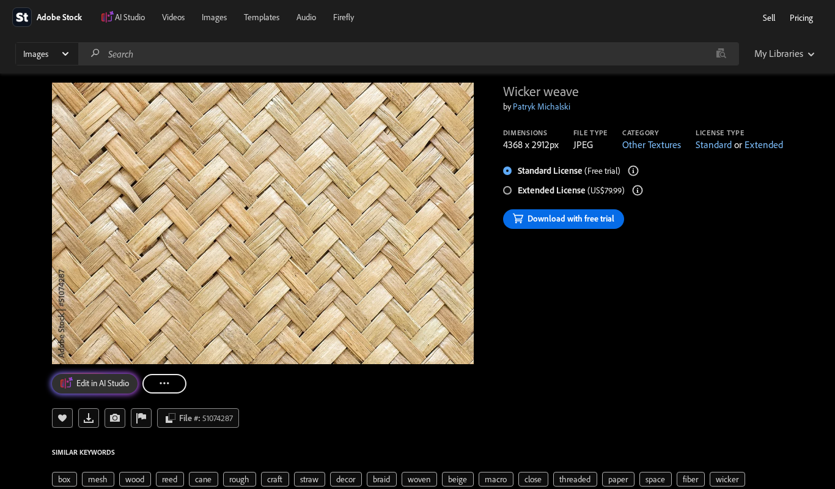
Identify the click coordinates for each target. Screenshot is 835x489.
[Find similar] (721, 54)
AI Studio (130, 17)
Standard (714, 144)
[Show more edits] (164, 384)
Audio (306, 17)
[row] (64, 479)
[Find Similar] (115, 418)
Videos (173, 17)
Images (214, 17)
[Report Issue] (141, 418)
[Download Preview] (88, 418)
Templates (261, 17)
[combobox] (408, 54)
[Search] (95, 53)
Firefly (343, 17)
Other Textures (651, 144)
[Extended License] (637, 190)
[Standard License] (633, 171)
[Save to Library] (62, 418)
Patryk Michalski (541, 106)
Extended (764, 144)
